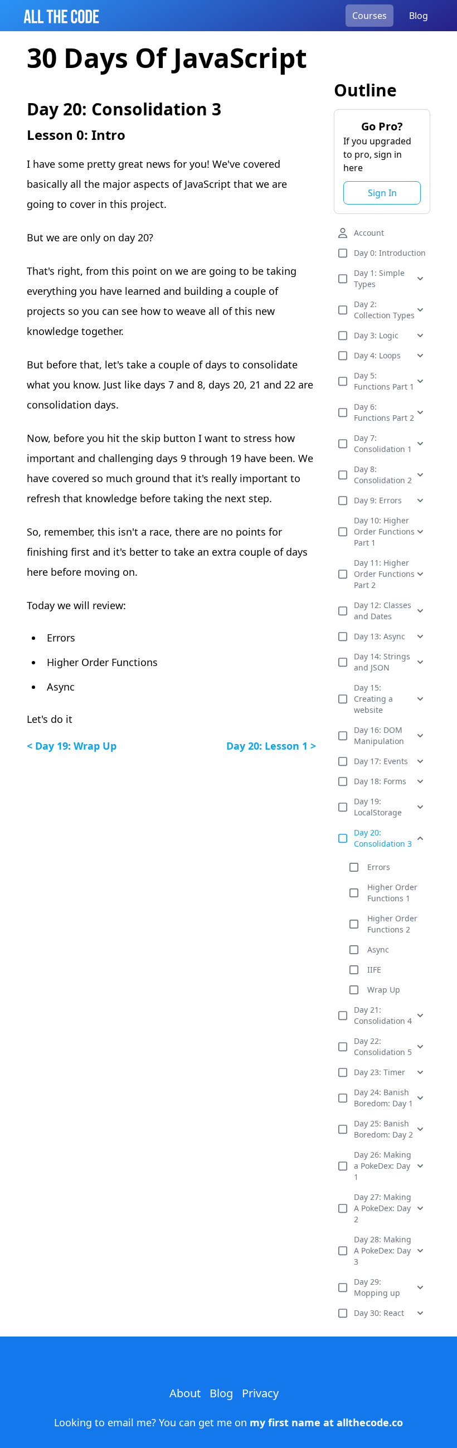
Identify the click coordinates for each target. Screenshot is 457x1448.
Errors (378, 867)
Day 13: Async (379, 636)
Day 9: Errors (378, 500)
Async (378, 949)
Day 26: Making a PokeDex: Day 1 (382, 1165)
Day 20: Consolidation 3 (383, 838)
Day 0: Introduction (390, 252)
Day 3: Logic (376, 335)
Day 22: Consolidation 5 (383, 1046)
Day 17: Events (381, 761)
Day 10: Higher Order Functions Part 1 (384, 531)
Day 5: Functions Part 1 (384, 381)
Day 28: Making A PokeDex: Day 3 (382, 1250)
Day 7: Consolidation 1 (383, 443)
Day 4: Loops (377, 355)
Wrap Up (383, 989)
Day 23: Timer (379, 1072)
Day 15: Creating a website (373, 698)
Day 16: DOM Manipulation (379, 735)
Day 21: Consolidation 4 (383, 1015)
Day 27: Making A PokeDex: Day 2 (382, 1208)
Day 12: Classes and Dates (382, 610)
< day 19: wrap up (71, 745)
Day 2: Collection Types (384, 309)
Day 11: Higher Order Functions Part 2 (384, 573)
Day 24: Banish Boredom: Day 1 (383, 1098)
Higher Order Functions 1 (392, 892)
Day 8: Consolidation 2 (383, 474)
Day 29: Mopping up (377, 1287)
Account (369, 232)
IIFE (374, 969)
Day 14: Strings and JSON (382, 662)
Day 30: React (379, 1313)
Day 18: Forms (380, 781)
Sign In (382, 193)
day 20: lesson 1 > (271, 745)
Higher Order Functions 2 (392, 924)
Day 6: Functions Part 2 (384, 412)
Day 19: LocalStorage (378, 807)
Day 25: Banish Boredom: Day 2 (383, 1129)
